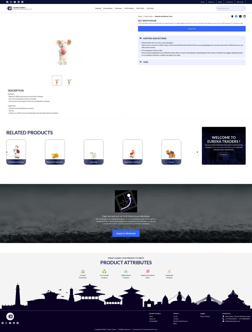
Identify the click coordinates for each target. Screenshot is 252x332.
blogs (175, 323)
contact (175, 319)
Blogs (220, 2)
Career (175, 316)
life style (150, 8)
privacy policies (205, 316)
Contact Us (229, 2)
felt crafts (140, 8)
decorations (108, 8)
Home (202, 2)
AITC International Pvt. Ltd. (148, 329)
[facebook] (236, 16)
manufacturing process (180, 321)
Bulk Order (240, 2)
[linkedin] (244, 16)
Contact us (223, 154)
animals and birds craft (163, 16)
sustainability (153, 321)
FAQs (151, 316)
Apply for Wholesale (126, 233)
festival (98, 8)
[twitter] (240, 16)
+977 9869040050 (244, 319)
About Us (211, 2)
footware (118, 8)
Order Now (192, 29)
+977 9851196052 (231, 319)
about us (152, 319)
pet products (129, 8)
